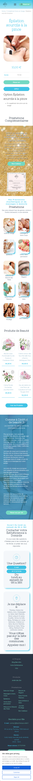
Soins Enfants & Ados (23, 702)
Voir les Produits (16, 405)
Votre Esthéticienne (16, 665)
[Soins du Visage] (9, 225)
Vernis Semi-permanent (7, 703)
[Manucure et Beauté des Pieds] (9, 268)
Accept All (16, 767)
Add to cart (8, 397)
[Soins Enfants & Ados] (24, 289)
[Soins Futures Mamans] (9, 289)
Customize (16, 772)
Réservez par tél (16, 513)
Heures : (16, 735)
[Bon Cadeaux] (24, 310)
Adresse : (16, 727)
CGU (16, 668)
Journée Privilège (21, 707)
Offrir (16, 89)
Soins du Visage (9, 691)
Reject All (16, 777)
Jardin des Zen (16, 680)
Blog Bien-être (16, 662)
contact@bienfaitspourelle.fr (19, 723)
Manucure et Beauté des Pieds (10, 708)
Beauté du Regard (21, 691)
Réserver (16, 82)
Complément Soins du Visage (16, 11)
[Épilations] (9, 246)
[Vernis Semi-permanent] (24, 246)
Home (3, 11)
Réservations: (12, 745)
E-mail (16, 567)
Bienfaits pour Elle (16, 719)
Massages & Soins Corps (9, 695)
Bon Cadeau (16, 164)
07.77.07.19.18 (21, 745)
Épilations (7, 699)
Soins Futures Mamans (22, 697)
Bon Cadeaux (22, 711)
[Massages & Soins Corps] (24, 225)
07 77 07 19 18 (16, 571)
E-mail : (6, 723)
